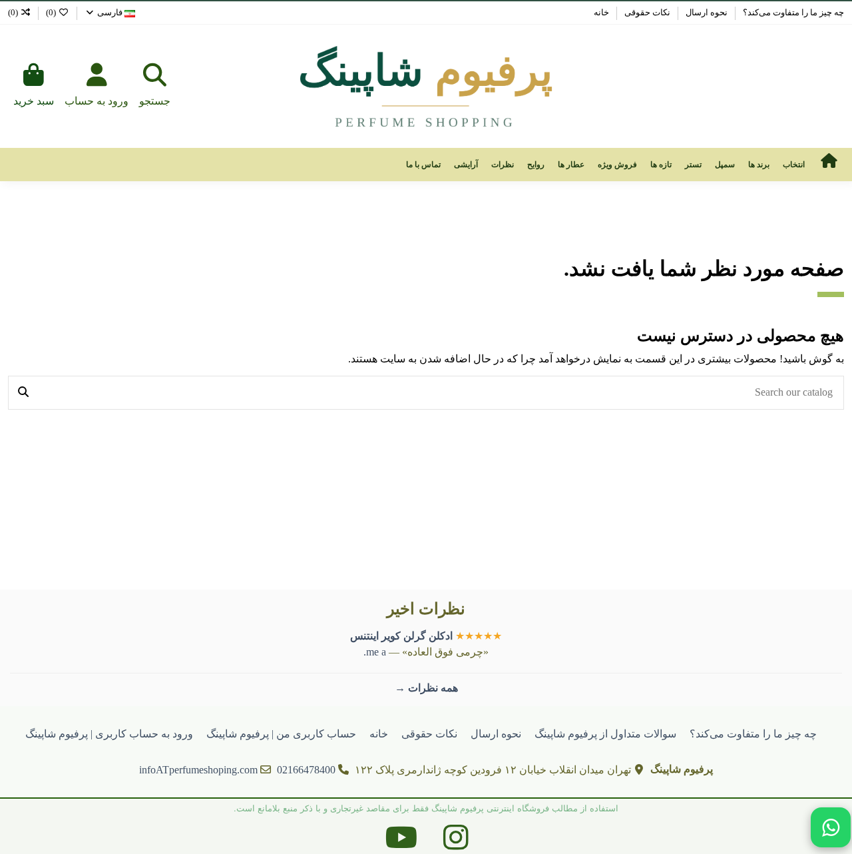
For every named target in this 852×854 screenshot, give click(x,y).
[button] (793, 164)
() (51, 12)
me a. (374, 651)
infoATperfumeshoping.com (198, 769)
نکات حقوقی (646, 12)
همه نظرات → (426, 687)
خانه (601, 12)
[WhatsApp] (831, 827)
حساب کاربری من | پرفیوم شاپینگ (281, 733)
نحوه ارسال (706, 12)
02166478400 (306, 769)
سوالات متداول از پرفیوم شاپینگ (605, 733)
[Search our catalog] (23, 393)
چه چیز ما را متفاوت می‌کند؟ (792, 12)
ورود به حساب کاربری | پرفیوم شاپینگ (109, 733)
